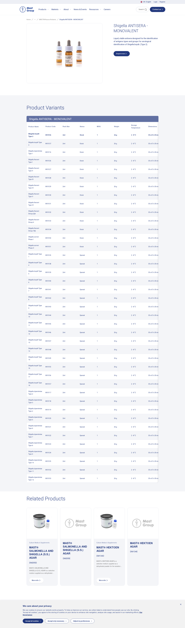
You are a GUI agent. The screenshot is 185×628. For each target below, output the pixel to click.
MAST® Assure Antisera (47, 19)
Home (29, 19)
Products (42, 9)
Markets (54, 9)
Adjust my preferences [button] (81, 621)
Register (162, 2)
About (66, 9)
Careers (107, 9)
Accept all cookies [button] (32, 621)
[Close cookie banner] (180, 604)
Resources (94, 9)
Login (155, 2)
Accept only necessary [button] (56, 621)
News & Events (80, 9)
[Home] (27, 9)
